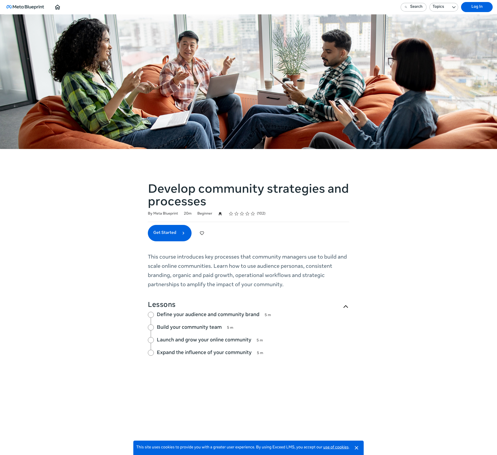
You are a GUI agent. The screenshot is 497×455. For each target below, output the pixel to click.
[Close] (356, 447)
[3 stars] (242, 213)
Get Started (165, 233)
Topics (438, 7)
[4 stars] (247, 213)
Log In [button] (477, 7)
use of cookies (336, 448)
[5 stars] (253, 213)
